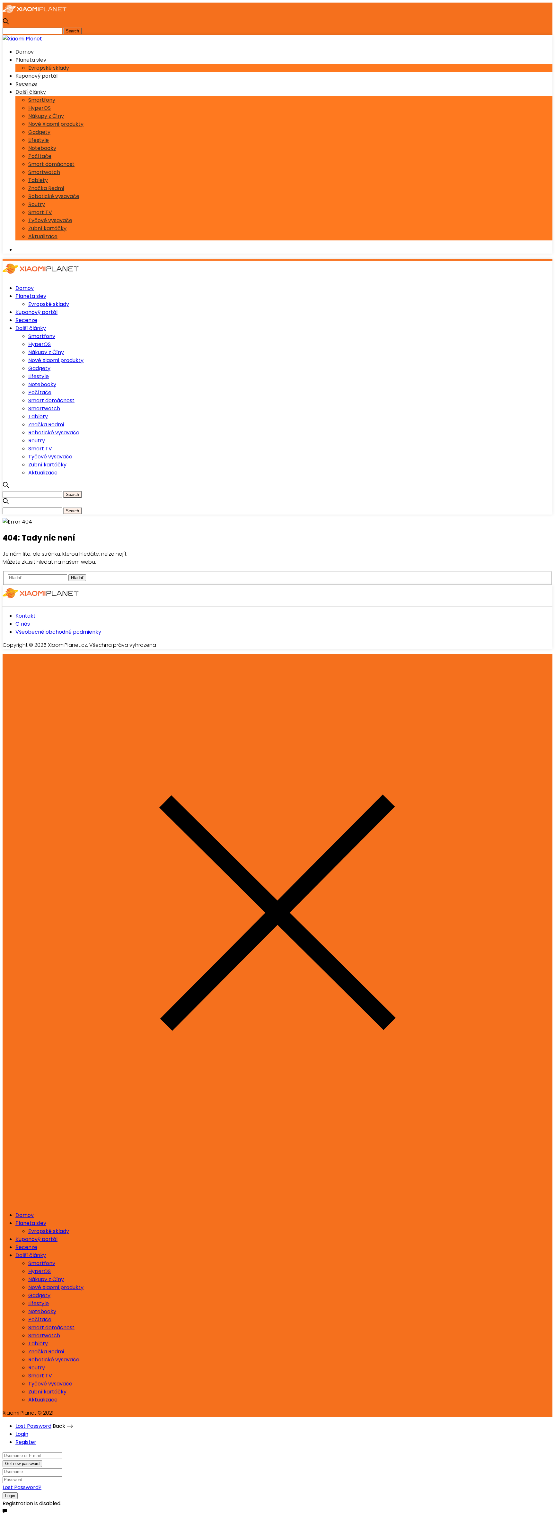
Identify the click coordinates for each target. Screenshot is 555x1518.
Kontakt (25, 616)
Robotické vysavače (53, 196)
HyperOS (39, 108)
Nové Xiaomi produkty (56, 124)
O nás (22, 624)
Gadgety (39, 132)
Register (25, 1442)
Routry (36, 204)
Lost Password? (22, 1487)
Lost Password (33, 1426)
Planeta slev (30, 60)
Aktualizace (42, 236)
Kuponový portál (36, 76)
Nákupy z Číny (46, 116)
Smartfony (41, 100)
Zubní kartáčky (47, 228)
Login (21, 1434)
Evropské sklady (48, 68)
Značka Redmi (46, 188)
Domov (24, 52)
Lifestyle (38, 140)
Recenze (26, 84)
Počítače (39, 156)
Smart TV (40, 212)
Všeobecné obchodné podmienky (58, 632)
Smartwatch (44, 172)
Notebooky (42, 148)
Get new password (22, 1463)
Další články (30, 92)
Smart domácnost (51, 164)
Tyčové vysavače (50, 220)
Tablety (38, 180)
